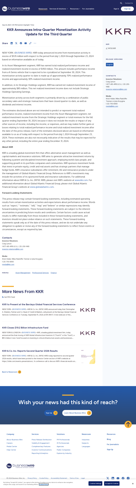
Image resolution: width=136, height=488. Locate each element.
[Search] (121, 3)
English (110, 64)
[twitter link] (107, 478)
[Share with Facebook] (21, 43)
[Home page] (16, 8)
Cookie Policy (43, 484)
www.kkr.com (81, 180)
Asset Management (23, 273)
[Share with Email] (25, 43)
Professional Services (40, 273)
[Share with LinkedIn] (11, 43)
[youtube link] (118, 478)
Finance (54, 273)
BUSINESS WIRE (23, 52)
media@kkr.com (8, 264)
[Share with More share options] (35, 43)
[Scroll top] (128, 424)
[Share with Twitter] (16, 43)
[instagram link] (128, 478)
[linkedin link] (113, 478)
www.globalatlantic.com (42, 186)
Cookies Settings (95, 483)
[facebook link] (123, 478)
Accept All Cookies (111, 483)
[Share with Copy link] (30, 43)
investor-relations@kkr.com (12, 249)
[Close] (132, 484)
